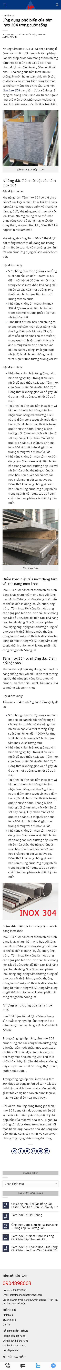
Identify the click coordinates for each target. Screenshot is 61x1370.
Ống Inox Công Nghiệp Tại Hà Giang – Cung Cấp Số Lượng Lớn (34, 1226)
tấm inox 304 (11, 90)
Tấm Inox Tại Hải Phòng (26, 1215)
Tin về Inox (8, 15)
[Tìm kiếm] (57, 5)
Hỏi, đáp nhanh (11, 1350)
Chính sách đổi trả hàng (15, 1340)
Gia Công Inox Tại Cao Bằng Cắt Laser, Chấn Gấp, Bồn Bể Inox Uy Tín (34, 1205)
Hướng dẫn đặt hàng (14, 1335)
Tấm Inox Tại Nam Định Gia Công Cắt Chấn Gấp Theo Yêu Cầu (32, 1237)
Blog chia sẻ (9, 1319)
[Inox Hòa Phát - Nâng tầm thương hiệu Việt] (31, 5)
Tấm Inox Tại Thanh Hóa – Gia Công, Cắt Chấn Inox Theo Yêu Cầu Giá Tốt (34, 1248)
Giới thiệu (8, 1314)
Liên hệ (7, 1324)
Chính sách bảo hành (14, 1345)
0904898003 (17, 1283)
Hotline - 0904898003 (14, 1290)
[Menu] (5, 5)
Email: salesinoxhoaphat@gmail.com (23, 1294)
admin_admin (10, 37)
